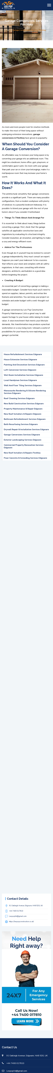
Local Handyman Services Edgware (20, 380)
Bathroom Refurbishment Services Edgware (25, 419)
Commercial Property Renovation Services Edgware (23, 446)
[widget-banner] (26, 980)
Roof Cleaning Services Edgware (19, 398)
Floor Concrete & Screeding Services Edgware (25, 458)
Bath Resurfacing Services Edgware (21, 424)
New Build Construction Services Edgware (24, 403)
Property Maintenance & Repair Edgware (23, 408)
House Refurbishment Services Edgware (23, 354)
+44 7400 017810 (16, 911)
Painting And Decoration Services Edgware (24, 364)
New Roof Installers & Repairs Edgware (22, 414)
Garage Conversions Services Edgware (22, 434)
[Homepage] (8, 30)
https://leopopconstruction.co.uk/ (21, 921)
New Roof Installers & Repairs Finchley (22, 453)
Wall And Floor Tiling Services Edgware (23, 385)
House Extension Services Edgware (20, 359)
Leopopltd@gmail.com (17, 916)
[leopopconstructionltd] (8, 5)
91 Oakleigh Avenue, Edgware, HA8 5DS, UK (26, 905)
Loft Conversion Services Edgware (20, 370)
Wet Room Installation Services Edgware (23, 375)
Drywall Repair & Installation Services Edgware (26, 429)
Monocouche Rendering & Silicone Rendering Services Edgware (25, 392)
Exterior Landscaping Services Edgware (22, 440)
